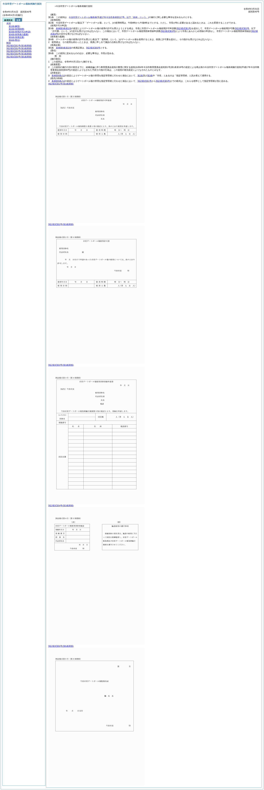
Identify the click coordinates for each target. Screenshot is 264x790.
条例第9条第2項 (63, 48)
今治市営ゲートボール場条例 (109, 17)
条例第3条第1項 (63, 28)
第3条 (150, 75)
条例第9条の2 (58, 75)
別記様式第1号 (145, 81)
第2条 (140, 75)
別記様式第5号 (93, 48)
